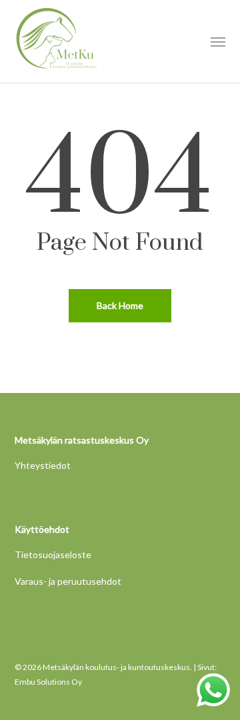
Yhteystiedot (43, 465)
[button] (218, 41)
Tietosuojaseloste (53, 554)
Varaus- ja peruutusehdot (68, 581)
